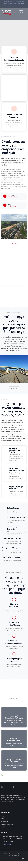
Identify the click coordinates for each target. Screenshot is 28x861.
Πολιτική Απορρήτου (7, 824)
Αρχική (3, 816)
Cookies (3, 827)
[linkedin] (6, 806)
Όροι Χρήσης (4, 821)
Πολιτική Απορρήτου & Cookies (10, 858)
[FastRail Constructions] (6, 12)
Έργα (2, 818)
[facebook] (1, 806)
